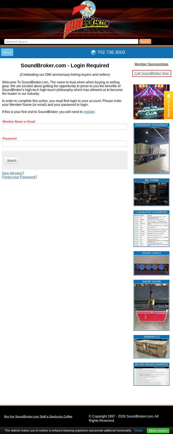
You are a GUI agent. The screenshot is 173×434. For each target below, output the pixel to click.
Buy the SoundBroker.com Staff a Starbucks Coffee (38, 416)
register (89, 112)
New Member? (13, 173)
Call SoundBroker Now (151, 73)
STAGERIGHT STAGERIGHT (151, 125)
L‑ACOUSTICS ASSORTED (151, 212)
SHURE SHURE (151, 281)
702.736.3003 (111, 52)
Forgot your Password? (19, 177)
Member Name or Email (19, 121)
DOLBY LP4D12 (151, 253)
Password (10, 138)
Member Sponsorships (151, 64)
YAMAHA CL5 (151, 336)
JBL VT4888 (152, 180)
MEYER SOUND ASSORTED (151, 364)
